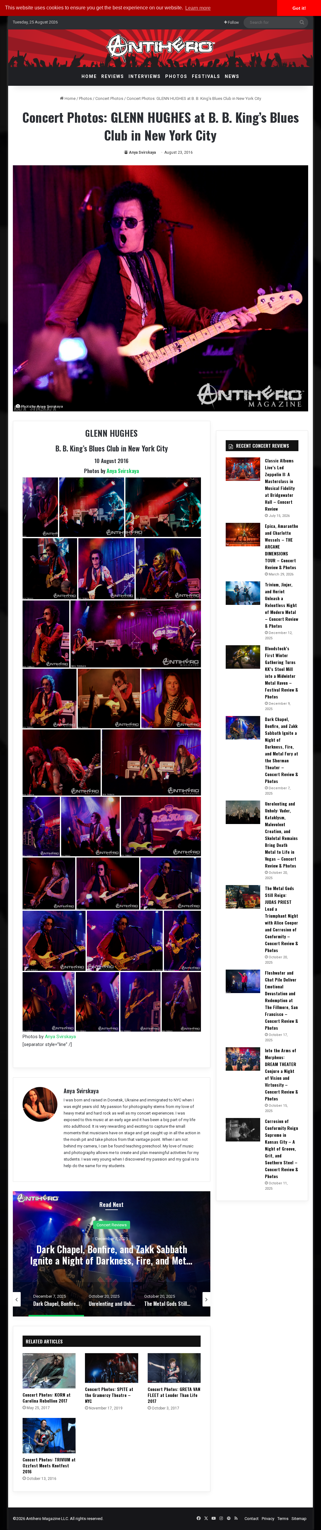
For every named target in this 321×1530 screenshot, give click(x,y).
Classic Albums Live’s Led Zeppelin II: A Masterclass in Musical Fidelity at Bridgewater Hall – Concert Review (280, 484)
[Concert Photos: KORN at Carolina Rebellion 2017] (49, 1370)
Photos (176, 76)
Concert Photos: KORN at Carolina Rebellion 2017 (47, 1397)
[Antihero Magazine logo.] (160, 48)
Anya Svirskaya (142, 152)
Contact (252, 1518)
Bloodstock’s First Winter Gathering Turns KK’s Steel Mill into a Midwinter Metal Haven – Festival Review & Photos (281, 672)
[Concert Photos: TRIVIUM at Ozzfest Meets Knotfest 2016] (49, 1435)
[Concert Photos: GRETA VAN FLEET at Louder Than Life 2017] (174, 1368)
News (232, 76)
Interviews (145, 76)
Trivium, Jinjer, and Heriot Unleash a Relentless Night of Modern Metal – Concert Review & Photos (281, 605)
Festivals (206, 76)
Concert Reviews (112, 1224)
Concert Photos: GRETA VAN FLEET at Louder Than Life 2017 (174, 1395)
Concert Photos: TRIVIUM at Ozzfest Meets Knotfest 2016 (49, 1465)
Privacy (268, 1518)
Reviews (112, 76)
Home (89, 76)
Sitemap (299, 1518)
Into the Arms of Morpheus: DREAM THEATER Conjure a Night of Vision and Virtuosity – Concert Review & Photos (281, 1074)
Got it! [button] (299, 8)
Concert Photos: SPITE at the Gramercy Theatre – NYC (109, 1395)
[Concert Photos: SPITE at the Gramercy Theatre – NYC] (111, 1368)
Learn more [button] (198, 8)
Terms (282, 1518)
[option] (112, 1253)
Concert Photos (109, 98)
